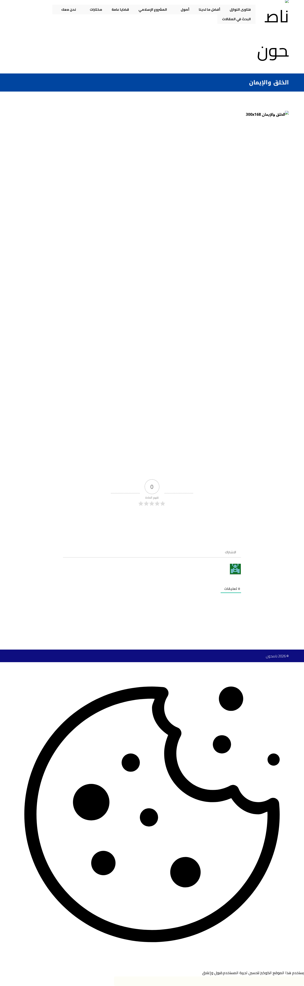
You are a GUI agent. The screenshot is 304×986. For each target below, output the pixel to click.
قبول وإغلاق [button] (212, 972)
